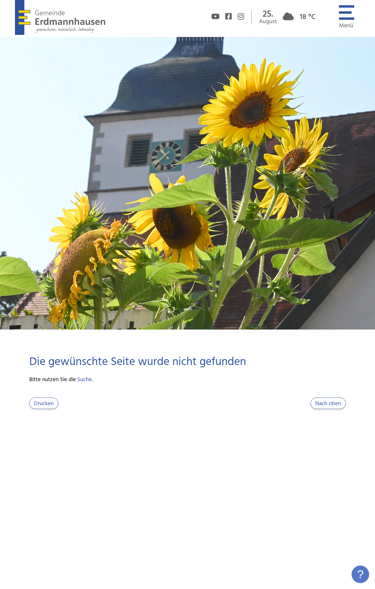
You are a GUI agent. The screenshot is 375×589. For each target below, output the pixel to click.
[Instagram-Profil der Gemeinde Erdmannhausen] (241, 17)
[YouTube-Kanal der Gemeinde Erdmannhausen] (215, 17)
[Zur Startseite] (60, 33)
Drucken (44, 403)
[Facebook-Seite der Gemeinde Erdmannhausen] (228, 17)
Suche (84, 379)
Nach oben (328, 403)
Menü (346, 25)
